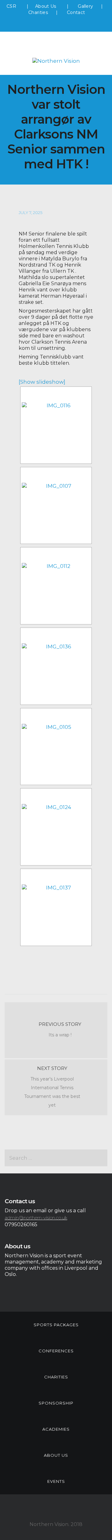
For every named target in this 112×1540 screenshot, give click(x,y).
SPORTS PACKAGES (56, 1324)
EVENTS (56, 1481)
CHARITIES (56, 1376)
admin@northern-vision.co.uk (36, 1218)
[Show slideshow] (42, 382)
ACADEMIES (56, 1429)
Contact (76, 12)
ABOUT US (56, 1455)
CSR (11, 6)
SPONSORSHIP (56, 1403)
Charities (38, 12)
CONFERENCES (56, 1350)
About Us (46, 6)
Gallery (85, 6)
